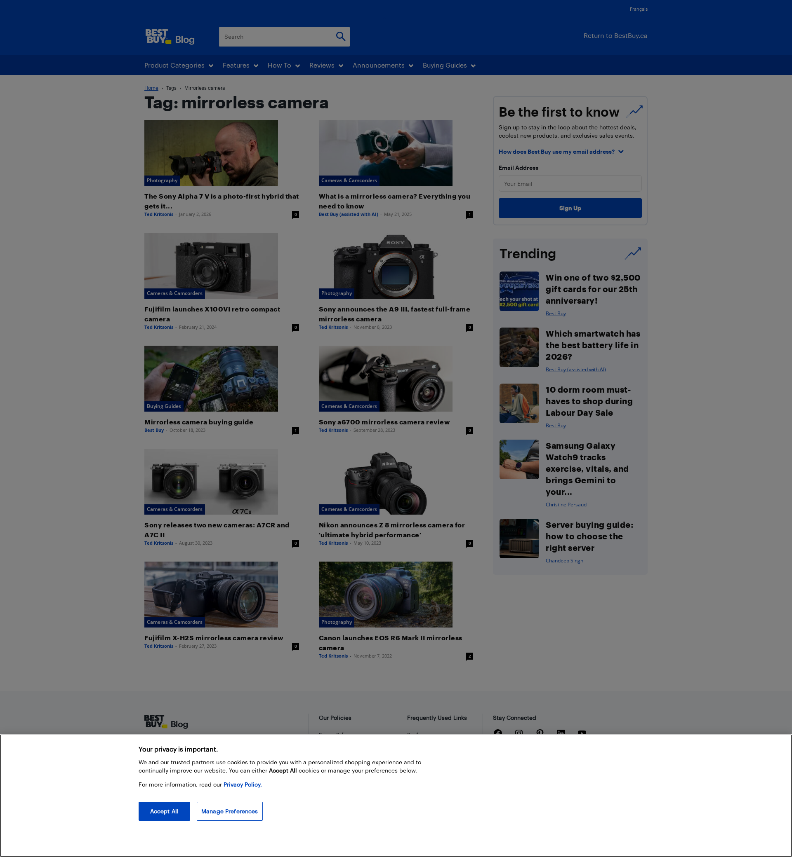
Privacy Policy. (243, 784)
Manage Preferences (229, 811)
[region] (396, 795)
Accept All (164, 811)
